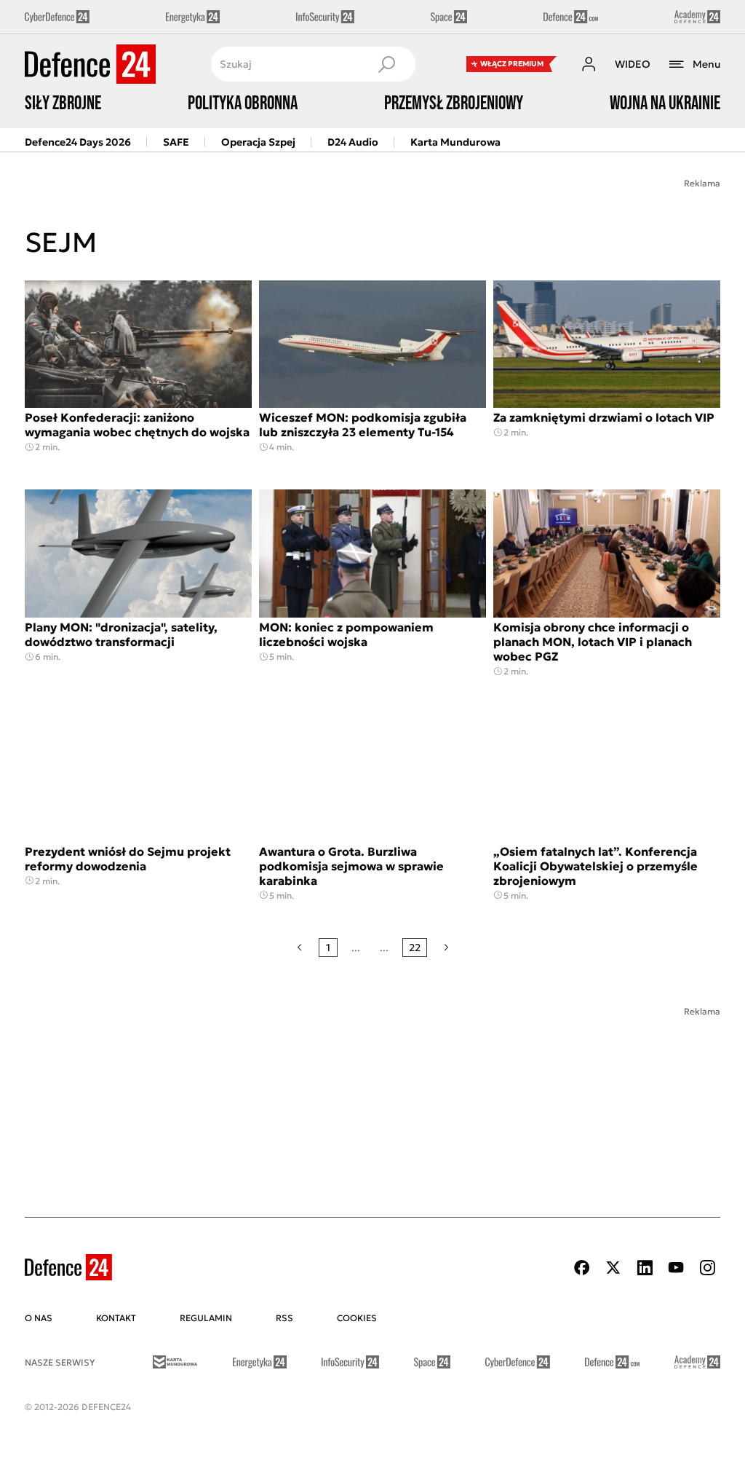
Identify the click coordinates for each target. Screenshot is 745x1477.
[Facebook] (582, 1267)
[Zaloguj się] (588, 64)
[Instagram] (707, 1267)
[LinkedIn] (645, 1267)
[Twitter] (613, 1267)
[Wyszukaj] (386, 64)
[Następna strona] (446, 947)
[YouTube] (676, 1267)
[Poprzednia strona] (299, 947)
